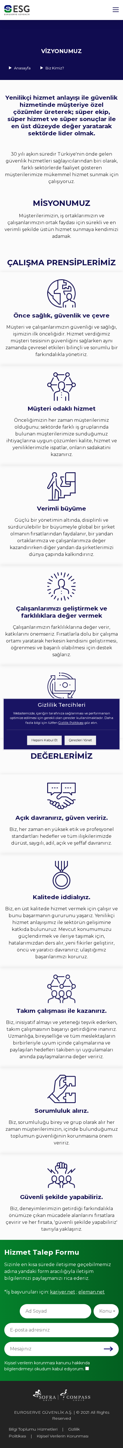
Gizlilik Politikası (71, 723)
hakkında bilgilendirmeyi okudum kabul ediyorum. (47, 1365)
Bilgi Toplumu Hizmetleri (33, 1429)
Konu (105, 1311)
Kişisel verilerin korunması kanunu (38, 1362)
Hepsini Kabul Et (44, 740)
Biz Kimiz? (54, 68)
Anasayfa (22, 68)
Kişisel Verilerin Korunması (62, 1436)
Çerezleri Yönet (80, 740)
